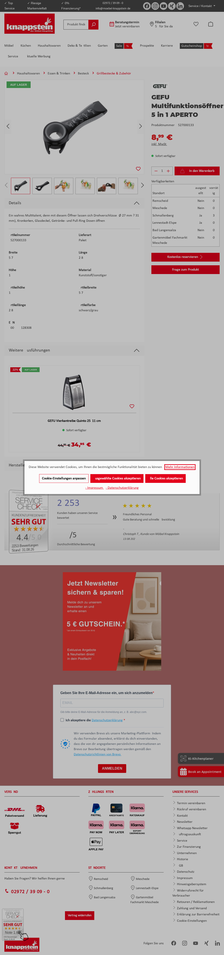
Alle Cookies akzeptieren (165, 478)
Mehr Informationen (179, 467)
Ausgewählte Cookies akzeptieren (117, 478)
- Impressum (94, 488)
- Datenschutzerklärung (122, 488)
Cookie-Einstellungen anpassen (64, 478)
